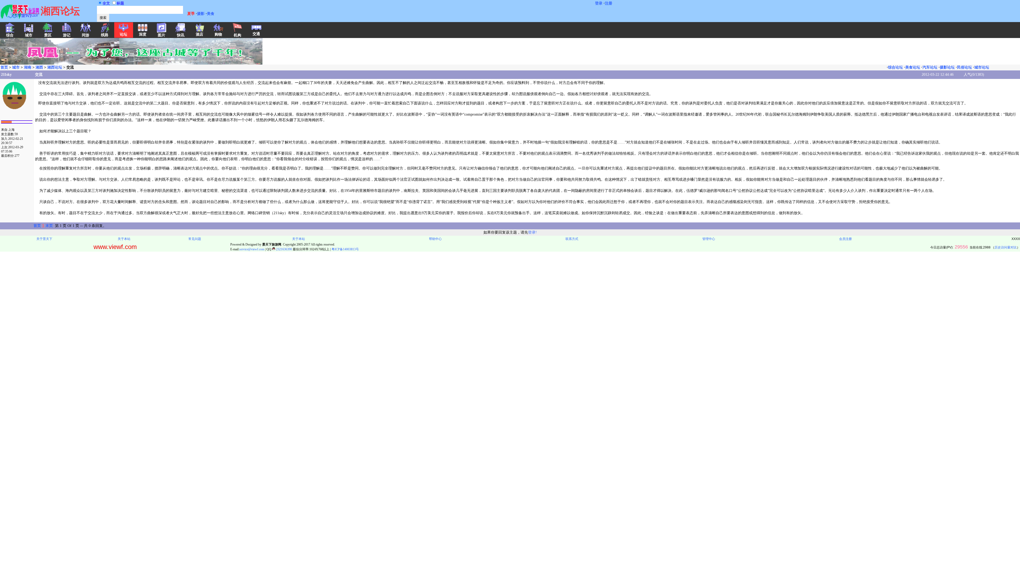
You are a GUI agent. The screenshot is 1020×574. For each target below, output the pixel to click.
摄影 (201, 14)
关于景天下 (44, 239)
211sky (6, 75)
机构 (237, 35)
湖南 (27, 67)
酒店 (199, 34)
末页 (49, 226)
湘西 (39, 67)
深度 (142, 34)
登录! (532, 232)
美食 (210, 14)
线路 (104, 35)
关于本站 (124, 239)
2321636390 (283, 249)
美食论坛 (912, 67)
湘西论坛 (54, 67)
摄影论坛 (947, 67)
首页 (4, 67)
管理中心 (708, 239)
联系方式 (572, 239)
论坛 (123, 34)
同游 (85, 35)
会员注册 (845, 239)
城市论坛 (981, 67)
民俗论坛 (964, 67)
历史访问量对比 (1005, 247)
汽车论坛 (930, 67)
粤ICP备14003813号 (345, 249)
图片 (161, 35)
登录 (598, 3)
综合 (10, 35)
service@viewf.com (251, 249)
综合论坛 (895, 67)
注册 (608, 3)
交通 (256, 34)
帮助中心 (435, 239)
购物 (218, 34)
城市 (16, 67)
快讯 (180, 35)
